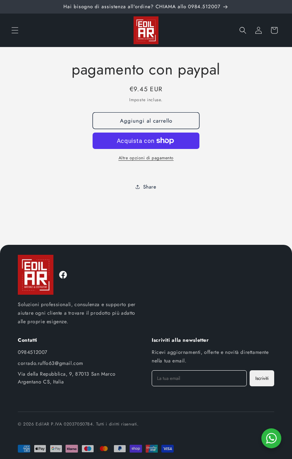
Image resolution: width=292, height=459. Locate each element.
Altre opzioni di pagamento (146, 158)
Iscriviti (261, 378)
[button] (15, 30)
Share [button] (149, 186)
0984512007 (32, 352)
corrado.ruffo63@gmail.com (50, 363)
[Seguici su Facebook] (63, 274)
